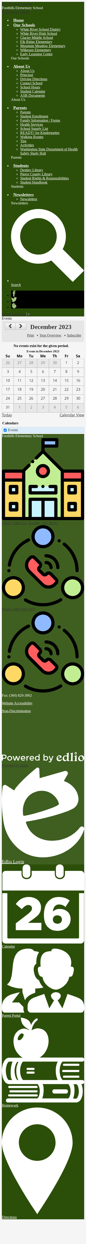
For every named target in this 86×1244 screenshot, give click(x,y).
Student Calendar (32, 91)
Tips (23, 141)
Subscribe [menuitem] (74, 335)
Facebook (14, 294)
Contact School (31, 83)
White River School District (40, 29)
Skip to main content (17, 4)
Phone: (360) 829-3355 (19, 609)
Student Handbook (33, 182)
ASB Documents (32, 95)
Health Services (31, 124)
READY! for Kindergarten (39, 133)
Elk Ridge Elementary (36, 42)
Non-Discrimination (16, 711)
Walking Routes (31, 137)
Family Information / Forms (40, 120)
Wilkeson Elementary (35, 50)
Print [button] (30, 335)
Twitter (14, 299)
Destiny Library (31, 170)
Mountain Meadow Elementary (42, 46)
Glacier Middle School (36, 38)
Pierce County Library (36, 174)
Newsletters (28, 199)
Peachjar (14, 305)
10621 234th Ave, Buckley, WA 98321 (30, 523)
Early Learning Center (36, 54)
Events (13, 430)
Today (7, 414)
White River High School (38, 33)
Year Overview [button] (50, 335)
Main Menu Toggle (16, 12)
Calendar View (72, 414)
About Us (27, 71)
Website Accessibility (17, 703)
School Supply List (34, 129)
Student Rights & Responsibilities (44, 178)
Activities (27, 145)
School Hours (30, 87)
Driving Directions (33, 79)
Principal (26, 75)
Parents (25, 112)
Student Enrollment (34, 116)
